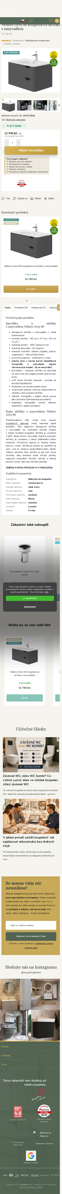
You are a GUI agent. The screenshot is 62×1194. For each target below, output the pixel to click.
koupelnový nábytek (17, 423)
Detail (24, 698)
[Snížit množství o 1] (7, 142)
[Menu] (57, 21)
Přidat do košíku (31, 150)
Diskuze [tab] (53, 307)
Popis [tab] (8, 307)
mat (30, 491)
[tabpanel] (31, 256)
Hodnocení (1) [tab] (38, 307)
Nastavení (30, 606)
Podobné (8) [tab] (21, 307)
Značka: (12, 43)
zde (46, 592)
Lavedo (32, 506)
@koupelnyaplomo (31, 972)
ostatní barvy (35, 483)
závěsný (32, 494)
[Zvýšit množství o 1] (18, 142)
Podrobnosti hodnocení (37, 40)
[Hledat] (31, 21)
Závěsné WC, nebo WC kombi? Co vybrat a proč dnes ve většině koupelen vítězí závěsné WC (30, 780)
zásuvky (32, 502)
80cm (31, 498)
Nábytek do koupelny (40, 479)
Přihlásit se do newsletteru (31, 936)
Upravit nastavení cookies (31, 1187)
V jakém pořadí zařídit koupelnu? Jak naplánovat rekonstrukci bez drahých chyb (28, 842)
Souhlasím (31, 598)
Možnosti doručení (15, 119)
